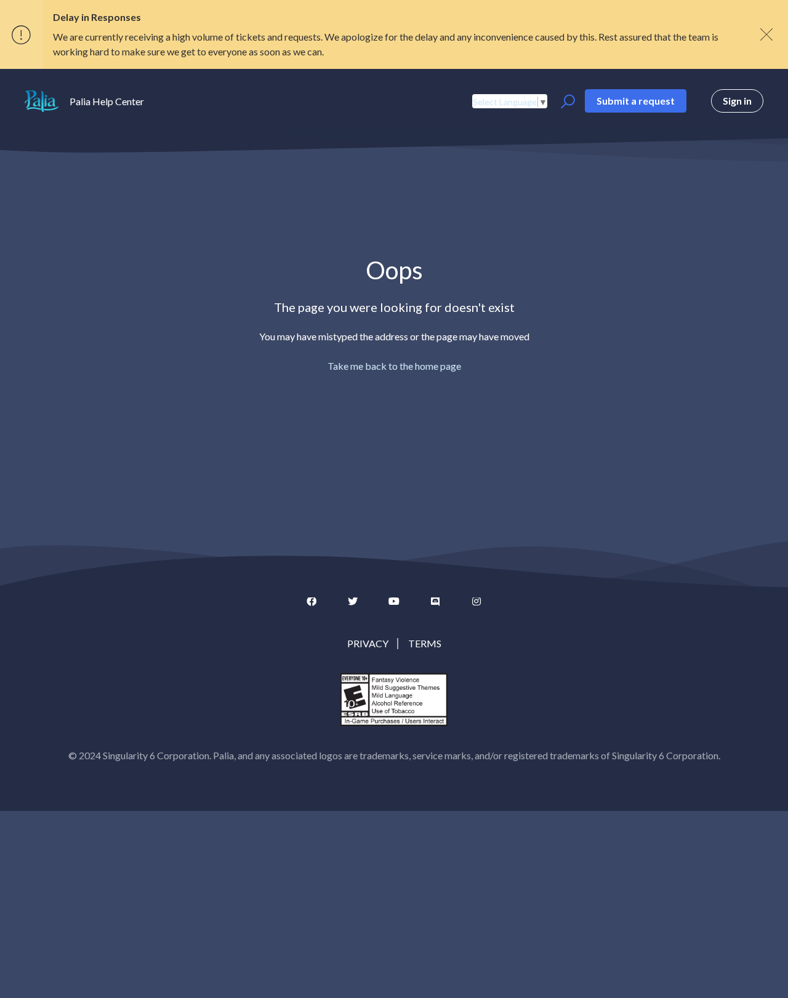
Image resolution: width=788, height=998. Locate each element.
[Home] (41, 101)
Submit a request (636, 100)
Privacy (367, 643)
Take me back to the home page (394, 366)
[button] (566, 101)
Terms (424, 643)
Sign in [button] (737, 100)
